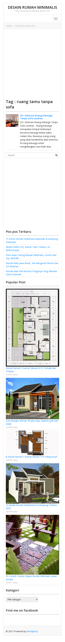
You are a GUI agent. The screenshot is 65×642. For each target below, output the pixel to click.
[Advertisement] (32, 64)
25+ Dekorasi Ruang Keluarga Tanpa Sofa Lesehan (36, 117)
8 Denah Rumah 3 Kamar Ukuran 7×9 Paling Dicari (31, 456)
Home (9, 25)
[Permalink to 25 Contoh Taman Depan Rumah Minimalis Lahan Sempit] (32, 545)
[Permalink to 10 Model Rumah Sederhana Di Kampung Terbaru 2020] (32, 483)
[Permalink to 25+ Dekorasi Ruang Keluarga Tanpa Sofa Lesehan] (12, 120)
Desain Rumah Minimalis (32, 7)
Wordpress (32, 631)
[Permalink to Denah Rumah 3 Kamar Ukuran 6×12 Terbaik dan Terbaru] (32, 328)
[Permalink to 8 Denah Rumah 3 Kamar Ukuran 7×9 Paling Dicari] (32, 442)
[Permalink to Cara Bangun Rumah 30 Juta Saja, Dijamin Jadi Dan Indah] (32, 398)
